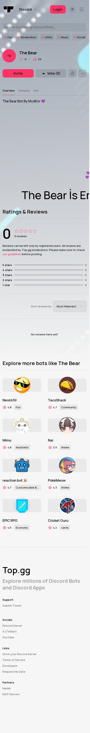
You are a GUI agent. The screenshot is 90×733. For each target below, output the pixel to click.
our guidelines (12, 254)
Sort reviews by (41, 306)
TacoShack (57, 400)
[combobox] (70, 306)
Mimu (7, 440)
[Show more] (82, 73)
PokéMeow (57, 480)
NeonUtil (10, 400)
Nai (50, 440)
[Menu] (82, 9)
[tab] (9, 90)
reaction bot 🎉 (15, 480)
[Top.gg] (8, 9)
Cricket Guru (58, 520)
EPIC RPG (10, 520)
